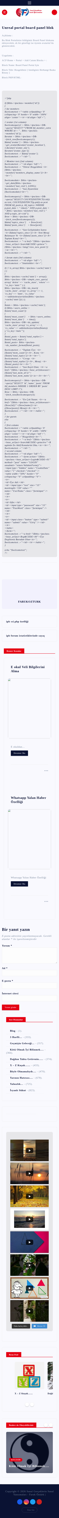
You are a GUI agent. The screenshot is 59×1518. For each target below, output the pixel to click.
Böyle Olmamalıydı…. (23, 1071)
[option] (29, 1379)
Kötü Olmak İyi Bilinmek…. (27, 1049)
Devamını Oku (19, 753)
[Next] (32, 1404)
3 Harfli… (16, 1037)
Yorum (7, 945)
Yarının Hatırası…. (21, 1077)
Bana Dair (16, 1460)
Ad (5, 968)
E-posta (7, 980)
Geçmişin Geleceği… (22, 1043)
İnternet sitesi (10, 993)
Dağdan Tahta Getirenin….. (26, 1059)
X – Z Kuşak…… (20, 1065)
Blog (12, 1030)
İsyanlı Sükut (18, 1090)
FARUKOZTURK (29, 601)
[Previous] (27, 1404)
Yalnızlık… (16, 1084)
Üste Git (30, 1510)
